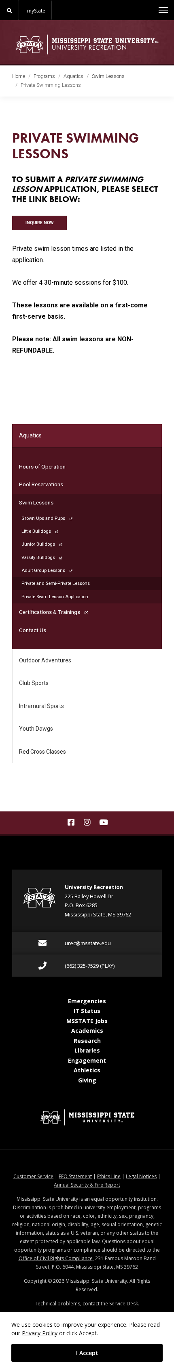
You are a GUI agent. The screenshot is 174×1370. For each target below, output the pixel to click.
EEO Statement (75, 1176)
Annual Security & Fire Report (87, 1184)
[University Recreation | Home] (87, 44)
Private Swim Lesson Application (54, 596)
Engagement (87, 1060)
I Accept (87, 1353)
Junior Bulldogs (38, 544)
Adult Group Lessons (43, 570)
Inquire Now (39, 222)
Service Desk (123, 1303)
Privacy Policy (39, 1333)
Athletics (87, 1070)
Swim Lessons (108, 76)
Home (18, 76)
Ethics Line (109, 1176)
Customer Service (33, 1176)
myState (36, 10)
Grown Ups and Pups (43, 518)
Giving (87, 1080)
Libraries (87, 1050)
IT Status (87, 1011)
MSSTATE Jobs (87, 1021)
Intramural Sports (41, 706)
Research (87, 1040)
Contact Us (32, 630)
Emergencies (87, 1001)
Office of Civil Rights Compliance (56, 1258)
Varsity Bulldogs (38, 557)
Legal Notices (141, 1176)
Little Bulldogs (36, 531)
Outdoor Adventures (45, 660)
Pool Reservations (41, 484)
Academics (87, 1030)
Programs (44, 76)
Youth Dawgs (36, 728)
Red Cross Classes (42, 751)
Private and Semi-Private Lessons (64, 583)
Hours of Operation (42, 466)
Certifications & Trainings (49, 612)
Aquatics (73, 76)
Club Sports (34, 683)
